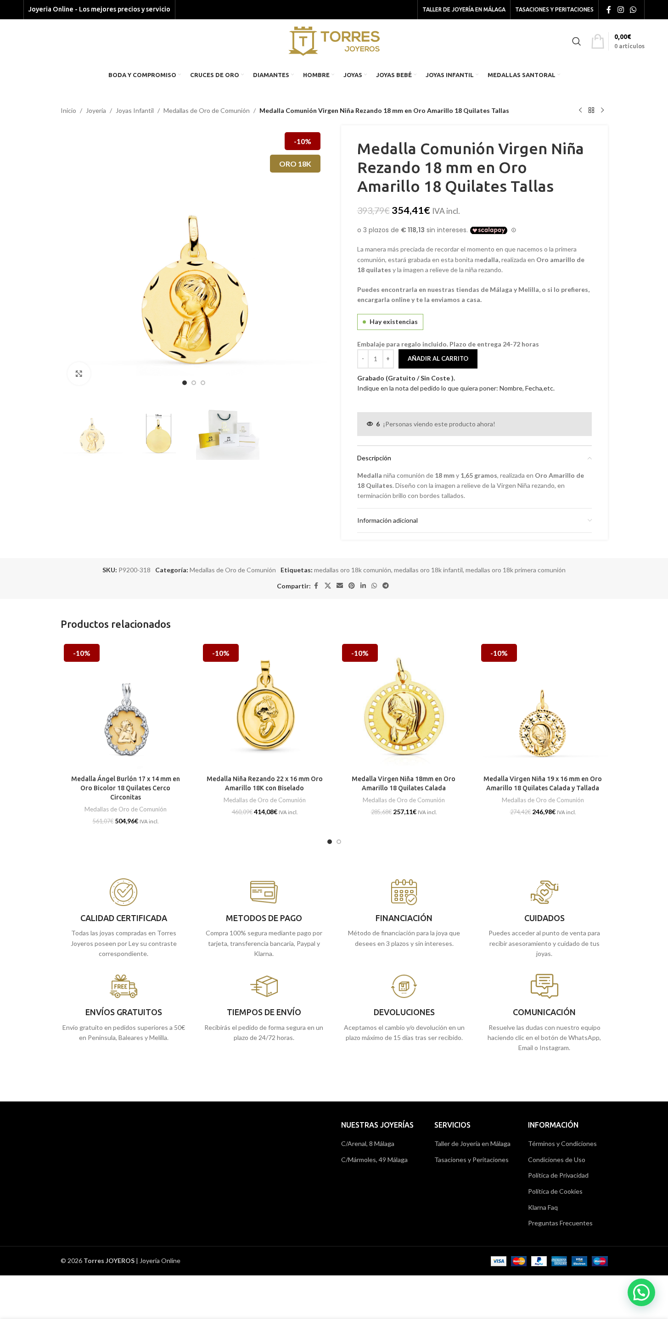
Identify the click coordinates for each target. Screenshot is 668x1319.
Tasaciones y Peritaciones (471, 1159)
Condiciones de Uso (556, 1159)
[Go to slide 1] (184, 382)
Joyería (96, 110)
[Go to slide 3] (203, 382)
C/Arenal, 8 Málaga (367, 1143)
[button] (641, 1292)
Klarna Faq (543, 1207)
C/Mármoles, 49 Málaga (374, 1159)
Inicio (68, 110)
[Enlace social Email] (340, 586)
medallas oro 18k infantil (428, 570)
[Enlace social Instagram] (620, 10)
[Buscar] (576, 41)
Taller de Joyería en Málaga (472, 1143)
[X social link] (328, 586)
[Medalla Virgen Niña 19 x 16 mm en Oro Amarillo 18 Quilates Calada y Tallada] (543, 706)
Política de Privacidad (558, 1175)
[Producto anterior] (580, 110)
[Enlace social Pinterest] (352, 586)
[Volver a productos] (591, 110)
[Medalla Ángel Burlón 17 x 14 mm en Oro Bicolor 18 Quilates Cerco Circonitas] (126, 706)
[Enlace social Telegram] (386, 586)
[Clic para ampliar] (78, 373)
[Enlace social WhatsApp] (633, 10)
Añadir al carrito (438, 358)
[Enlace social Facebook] (608, 10)
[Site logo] (334, 40)
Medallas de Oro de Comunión (206, 110)
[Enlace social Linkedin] (363, 586)
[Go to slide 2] (193, 382)
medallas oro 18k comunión (352, 570)
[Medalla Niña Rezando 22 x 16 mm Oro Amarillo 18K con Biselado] (265, 706)
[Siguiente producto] (602, 110)
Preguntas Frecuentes (560, 1223)
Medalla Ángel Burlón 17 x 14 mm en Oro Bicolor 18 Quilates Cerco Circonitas (125, 787)
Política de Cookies (555, 1191)
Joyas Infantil (135, 110)
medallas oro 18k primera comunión (516, 570)
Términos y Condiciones (562, 1143)
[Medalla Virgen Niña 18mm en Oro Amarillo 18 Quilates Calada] (404, 706)
